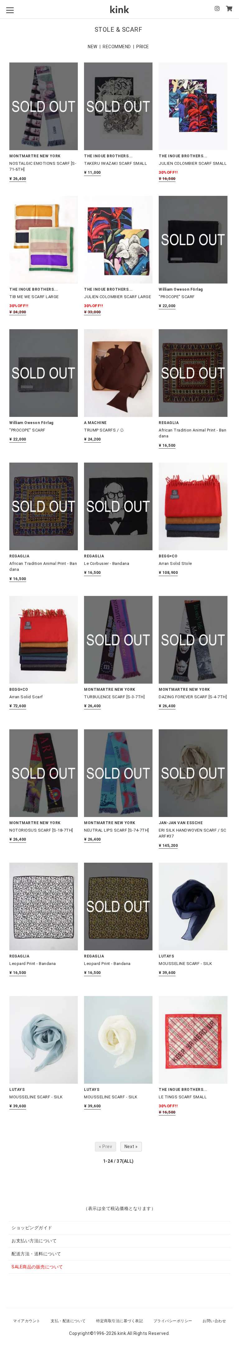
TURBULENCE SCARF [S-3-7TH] (114, 696)
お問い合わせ (214, 1321)
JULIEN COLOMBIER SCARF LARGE (117, 296)
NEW (92, 46)
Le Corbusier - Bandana (106, 563)
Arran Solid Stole (175, 563)
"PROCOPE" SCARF (177, 296)
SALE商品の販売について (37, 1266)
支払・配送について (68, 1321)
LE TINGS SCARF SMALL (183, 1097)
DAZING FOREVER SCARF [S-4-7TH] (193, 696)
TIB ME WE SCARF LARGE (34, 296)
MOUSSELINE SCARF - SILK (185, 963)
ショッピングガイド (32, 1227)
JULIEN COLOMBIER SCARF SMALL (193, 163)
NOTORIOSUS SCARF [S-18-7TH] (41, 830)
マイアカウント (26, 1321)
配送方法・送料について (36, 1253)
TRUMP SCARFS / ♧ (104, 430)
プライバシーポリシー (172, 1321)
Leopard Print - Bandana (32, 963)
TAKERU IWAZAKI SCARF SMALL (115, 163)
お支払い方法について (34, 1240)
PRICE (142, 46)
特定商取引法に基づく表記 (119, 1321)
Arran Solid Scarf (26, 696)
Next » (131, 1146)
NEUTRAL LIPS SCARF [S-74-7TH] (116, 830)
